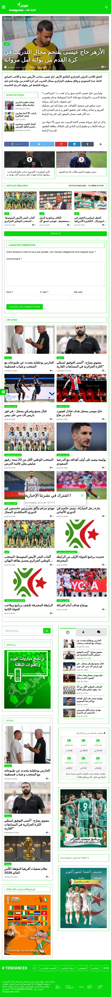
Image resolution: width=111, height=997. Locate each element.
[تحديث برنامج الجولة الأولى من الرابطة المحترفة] (82, 534)
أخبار (10, 18)
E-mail (44, 292)
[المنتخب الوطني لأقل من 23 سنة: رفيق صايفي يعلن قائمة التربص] (29, 437)
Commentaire (14, 258)
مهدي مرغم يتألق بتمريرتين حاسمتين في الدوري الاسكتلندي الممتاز (29, 510)
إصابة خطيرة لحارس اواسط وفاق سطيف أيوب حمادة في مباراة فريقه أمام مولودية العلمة (25, 103)
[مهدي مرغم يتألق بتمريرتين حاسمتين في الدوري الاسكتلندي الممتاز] (29, 485)
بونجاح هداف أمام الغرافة (72, 605)
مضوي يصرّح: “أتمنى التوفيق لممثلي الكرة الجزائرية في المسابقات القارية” (80, 364)
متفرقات (7, 864)
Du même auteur (96, 186)
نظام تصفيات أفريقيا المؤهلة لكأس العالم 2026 (25, 870)
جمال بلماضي (54, 968)
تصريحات (8, 358)
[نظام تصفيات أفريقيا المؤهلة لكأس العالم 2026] (27, 849)
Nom (9, 292)
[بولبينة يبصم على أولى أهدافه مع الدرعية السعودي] (82, 437)
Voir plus (55, 233)
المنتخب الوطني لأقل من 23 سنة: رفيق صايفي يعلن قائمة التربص (28, 461)
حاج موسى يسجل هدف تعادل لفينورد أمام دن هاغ (79, 413)
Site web (78, 292)
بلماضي (81, 968)
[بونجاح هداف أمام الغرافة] (82, 582)
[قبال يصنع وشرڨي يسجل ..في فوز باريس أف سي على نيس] (29, 388)
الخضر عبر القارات (10, 406)
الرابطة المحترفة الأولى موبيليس (67, 552)
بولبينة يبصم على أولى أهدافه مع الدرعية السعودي (81, 461)
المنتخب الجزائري (35, 968)
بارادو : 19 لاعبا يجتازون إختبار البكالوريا (25, 114)
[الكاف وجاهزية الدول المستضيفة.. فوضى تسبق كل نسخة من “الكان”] (55, 200)
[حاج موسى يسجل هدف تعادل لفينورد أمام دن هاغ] (82, 388)
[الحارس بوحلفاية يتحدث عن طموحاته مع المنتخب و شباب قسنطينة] (29, 339)
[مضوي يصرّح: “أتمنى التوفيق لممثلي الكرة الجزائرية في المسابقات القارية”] (82, 339)
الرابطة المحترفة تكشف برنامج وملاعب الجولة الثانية (28, 607)
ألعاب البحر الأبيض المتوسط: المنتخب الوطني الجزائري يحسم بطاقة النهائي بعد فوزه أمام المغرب (19, 219)
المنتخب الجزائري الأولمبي (13, 455)
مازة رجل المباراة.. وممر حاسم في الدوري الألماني (78, 510)
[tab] (77, 186)
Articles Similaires (77, 186)
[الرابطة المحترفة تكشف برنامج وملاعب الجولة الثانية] (29, 582)
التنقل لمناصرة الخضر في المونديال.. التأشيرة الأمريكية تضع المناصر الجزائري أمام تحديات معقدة (89, 219)
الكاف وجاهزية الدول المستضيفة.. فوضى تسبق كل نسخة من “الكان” (54, 219)
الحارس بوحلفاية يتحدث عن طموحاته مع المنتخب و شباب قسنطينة (29, 364)
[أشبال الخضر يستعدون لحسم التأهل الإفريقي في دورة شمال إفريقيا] (9, 127)
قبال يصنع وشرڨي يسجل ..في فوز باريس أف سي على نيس (25, 413)
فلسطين (69, 968)
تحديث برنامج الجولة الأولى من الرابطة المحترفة (80, 558)
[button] (82, 495)
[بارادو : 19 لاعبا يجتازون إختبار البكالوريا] (9, 116)
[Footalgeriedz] (22, 7)
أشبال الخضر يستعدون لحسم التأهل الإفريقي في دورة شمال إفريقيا (25, 125)
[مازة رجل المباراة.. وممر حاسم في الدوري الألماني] (82, 485)
